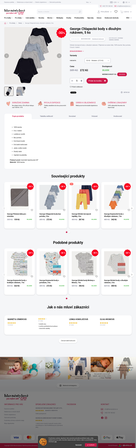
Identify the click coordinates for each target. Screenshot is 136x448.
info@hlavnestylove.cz (111, 409)
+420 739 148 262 (110, 413)
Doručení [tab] (72, 116)
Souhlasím (91, 445)
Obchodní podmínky (55, 2)
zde (55, 441)
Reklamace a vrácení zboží (24, 2)
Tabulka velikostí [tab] (46, 116)
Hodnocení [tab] (118, 116)
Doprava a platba (9, 2)
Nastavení (78, 445)
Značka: (114, 40)
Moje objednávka (9, 423)
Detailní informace (76, 51)
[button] (66, 232)
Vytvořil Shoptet (112, 445)
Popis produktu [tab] (18, 116)
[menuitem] (8, 18)
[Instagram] (106, 417)
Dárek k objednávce (41, 2)
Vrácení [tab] (95, 116)
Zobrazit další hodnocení (68, 340)
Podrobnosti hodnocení (98, 39)
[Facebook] (102, 417)
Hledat (80, 11)
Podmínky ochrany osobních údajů (14, 420)
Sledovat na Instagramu (70, 385)
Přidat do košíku (95, 81)
